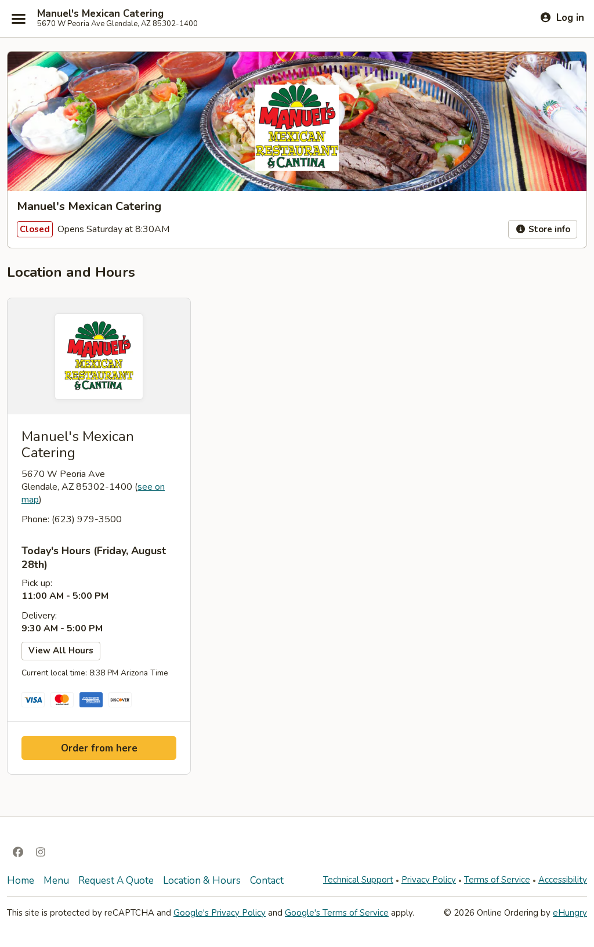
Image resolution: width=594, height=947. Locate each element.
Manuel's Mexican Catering (100, 14)
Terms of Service (497, 879)
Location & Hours (202, 880)
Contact (267, 880)
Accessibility (562, 879)
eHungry (570, 913)
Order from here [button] (99, 748)
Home (20, 880)
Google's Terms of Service (337, 913)
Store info (548, 229)
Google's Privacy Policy (219, 913)
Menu (56, 880)
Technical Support (358, 879)
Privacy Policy (428, 879)
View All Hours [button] (60, 650)
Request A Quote (116, 880)
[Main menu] (18, 18)
